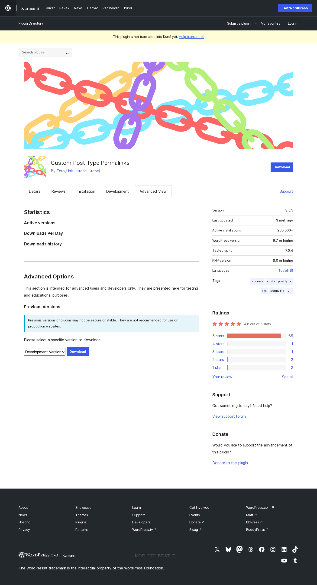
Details (34, 191)
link (264, 290)
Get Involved (199, 507)
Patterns (81, 530)
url (289, 290)
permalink (277, 290)
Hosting (24, 522)
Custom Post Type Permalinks (90, 162)
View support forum (229, 416)
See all (287, 376)
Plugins (80, 522)
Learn (136, 507)
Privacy (24, 530)
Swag (195, 530)
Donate (197, 522)
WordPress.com (260, 507)
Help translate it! (191, 37)
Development (117, 191)
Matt (251, 515)
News (23, 515)
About (23, 507)
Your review (222, 376)
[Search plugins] (67, 52)
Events (194, 515)
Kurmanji (69, 555)
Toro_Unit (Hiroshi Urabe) (78, 171)
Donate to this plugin (230, 462)
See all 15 (285, 270)
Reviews (58, 191)
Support (286, 191)
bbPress (254, 522)
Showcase (83, 507)
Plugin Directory (31, 23)
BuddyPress (257, 530)
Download (282, 167)
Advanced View (153, 191)
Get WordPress (295, 8)
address (257, 281)
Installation (86, 191)
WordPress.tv (144, 530)
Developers (141, 522)
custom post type (279, 281)
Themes (81, 515)
